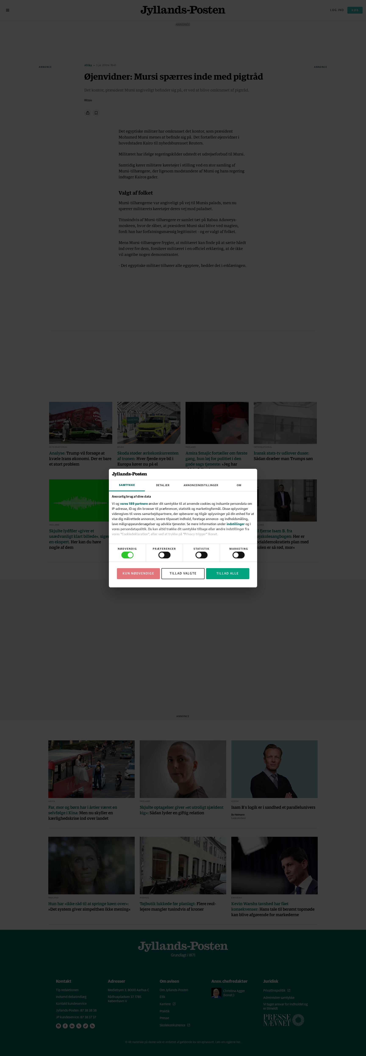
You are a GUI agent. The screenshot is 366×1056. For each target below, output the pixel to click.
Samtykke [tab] (127, 485)
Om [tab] (239, 485)
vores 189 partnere (134, 503)
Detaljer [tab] (163, 485)
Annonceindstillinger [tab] (201, 485)
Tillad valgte (183, 573)
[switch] (164, 555)
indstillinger (236, 524)
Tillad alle (227, 573)
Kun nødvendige (138, 573)
